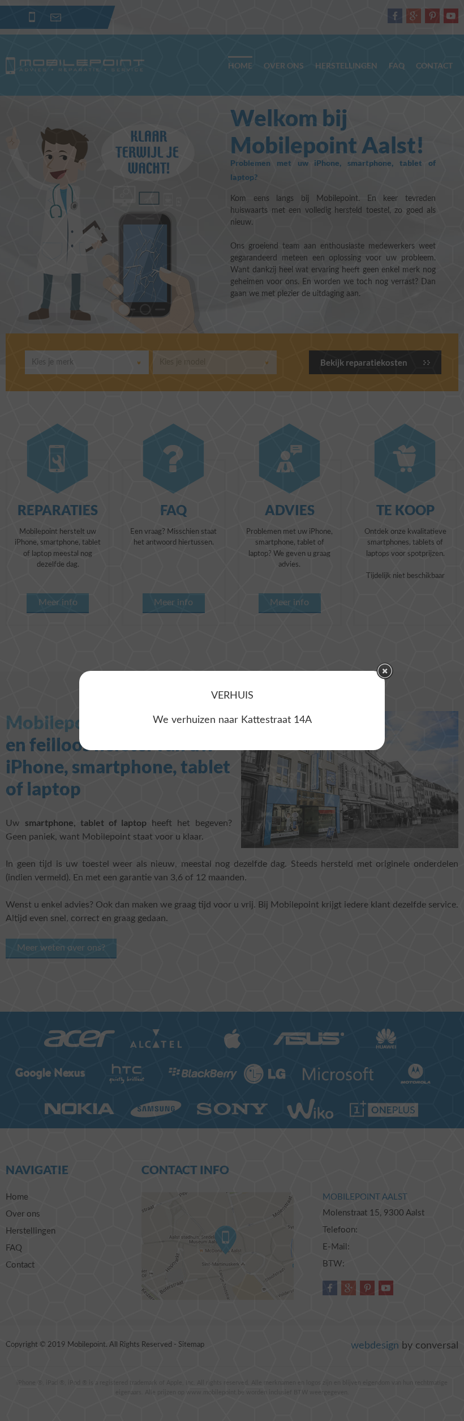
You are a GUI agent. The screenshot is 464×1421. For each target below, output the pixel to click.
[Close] (385, 671)
